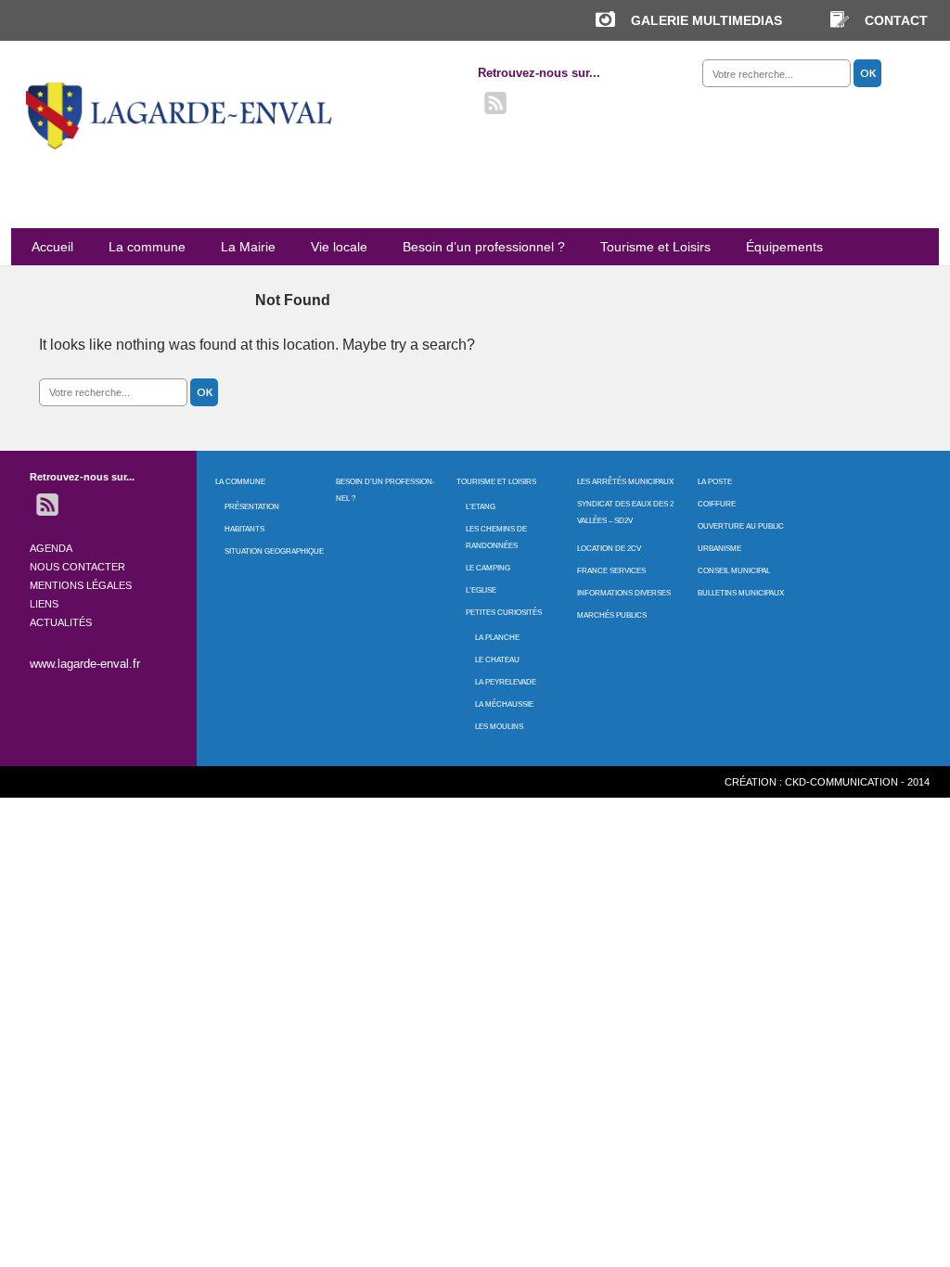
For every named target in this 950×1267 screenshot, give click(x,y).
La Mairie (248, 246)
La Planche (497, 638)
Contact (896, 20)
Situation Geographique (274, 551)
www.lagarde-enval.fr (85, 664)
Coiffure (717, 504)
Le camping (488, 568)
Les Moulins (499, 727)
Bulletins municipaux (741, 593)
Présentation (252, 507)
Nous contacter (77, 566)
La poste (715, 482)
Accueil (52, 246)
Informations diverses (624, 593)
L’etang (480, 507)
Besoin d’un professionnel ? (484, 246)
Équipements (784, 246)
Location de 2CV (609, 548)
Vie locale (339, 246)
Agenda (51, 548)
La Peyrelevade (505, 682)
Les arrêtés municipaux (625, 482)
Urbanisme (719, 548)
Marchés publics (612, 615)
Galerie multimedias (706, 20)
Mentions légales (81, 585)
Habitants (244, 529)
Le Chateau (497, 660)
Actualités (61, 622)
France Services (611, 571)
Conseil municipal (734, 571)
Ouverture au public (741, 526)
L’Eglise (481, 590)
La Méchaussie (504, 704)
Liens (44, 603)
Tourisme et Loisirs (655, 246)
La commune (147, 246)
